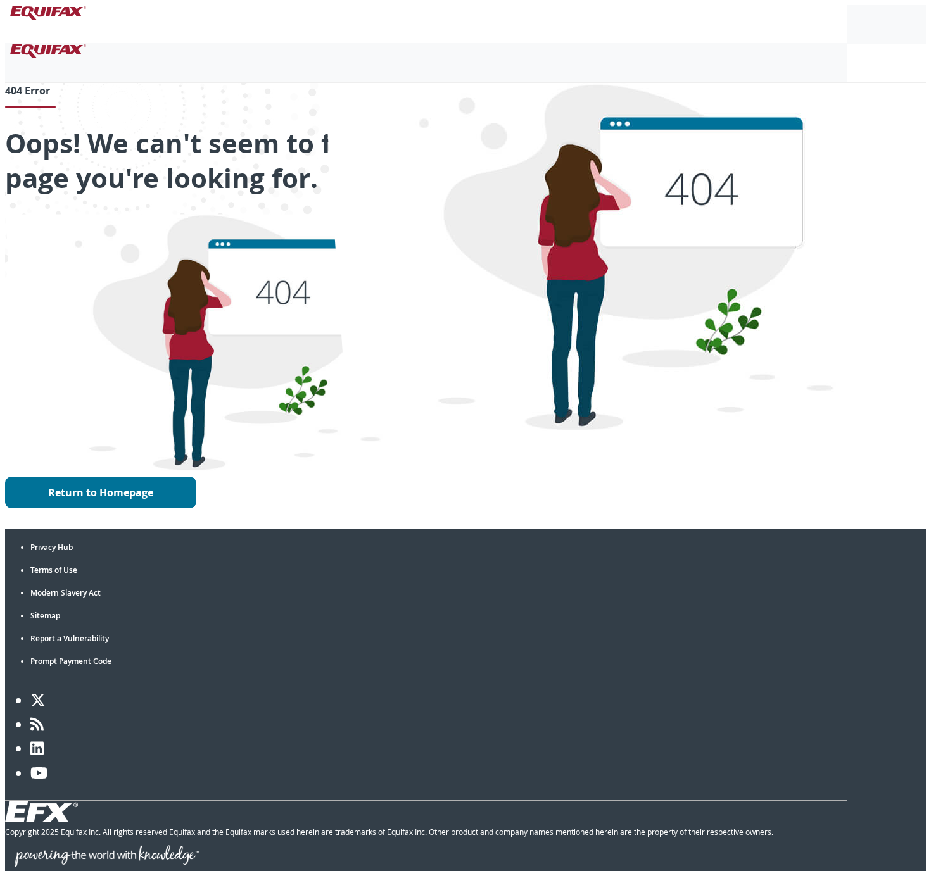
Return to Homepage (100, 492)
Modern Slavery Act (65, 592)
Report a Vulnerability (69, 638)
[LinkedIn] (37, 748)
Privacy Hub (51, 547)
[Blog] (37, 724)
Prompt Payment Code (70, 661)
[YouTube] (39, 773)
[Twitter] (38, 700)
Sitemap (45, 615)
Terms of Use (53, 570)
